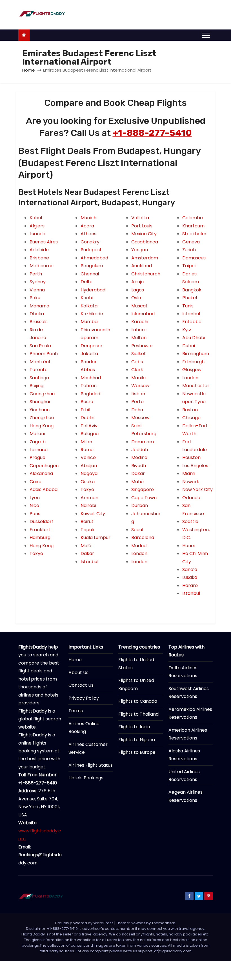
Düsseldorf (41, 521)
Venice (88, 457)
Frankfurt (40, 529)
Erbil (85, 410)
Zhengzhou (42, 417)
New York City (197, 489)
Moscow (140, 417)
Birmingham (195, 353)
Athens (88, 233)
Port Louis (141, 226)
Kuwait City (93, 513)
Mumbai (89, 321)
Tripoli (87, 529)
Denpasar (92, 346)
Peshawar (142, 346)
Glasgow (191, 369)
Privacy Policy (83, 698)
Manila (138, 378)
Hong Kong (42, 426)
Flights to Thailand (138, 714)
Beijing (36, 385)
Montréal (40, 362)
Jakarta (89, 353)
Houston (191, 457)
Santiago (39, 378)
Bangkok (191, 290)
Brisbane (39, 258)
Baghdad (90, 394)
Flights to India (134, 726)
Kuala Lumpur (95, 537)
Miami (188, 473)
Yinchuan (40, 410)
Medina (139, 457)
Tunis (188, 306)
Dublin (87, 417)
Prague (37, 457)
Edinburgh (193, 362)
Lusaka (189, 577)
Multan (138, 337)
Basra (87, 401)
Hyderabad (93, 290)
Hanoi (188, 545)
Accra (87, 226)
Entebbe (191, 321)
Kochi (87, 298)
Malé (86, 545)
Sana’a (189, 569)
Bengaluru (92, 265)
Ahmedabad (94, 258)
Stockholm (194, 233)
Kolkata (89, 306)
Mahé (137, 481)
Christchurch (145, 274)
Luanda (37, 233)
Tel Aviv (89, 426)
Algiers (37, 226)
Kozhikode (92, 314)
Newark (190, 481)
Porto (137, 401)
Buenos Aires (44, 242)
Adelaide (39, 249)
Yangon (139, 249)
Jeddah (139, 449)
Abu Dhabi (193, 337)
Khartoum (193, 226)
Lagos (137, 290)
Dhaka (37, 314)
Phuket (190, 298)
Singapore (142, 489)
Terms (75, 710)
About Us (78, 672)
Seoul (137, 529)
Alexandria (41, 473)
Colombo (192, 217)
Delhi (86, 282)
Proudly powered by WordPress (84, 923)
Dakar (87, 553)
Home (28, 70)
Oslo (136, 298)
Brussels (39, 321)
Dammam (142, 442)
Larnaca (39, 449)
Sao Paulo (40, 346)
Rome (87, 449)
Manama (39, 306)
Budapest (91, 249)
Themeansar (163, 923)
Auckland (141, 265)
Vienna (37, 290)
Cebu (137, 362)
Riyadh (138, 465)
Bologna (90, 433)
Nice (34, 505)
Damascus (194, 258)
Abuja (137, 282)
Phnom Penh (44, 353)
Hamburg (40, 537)
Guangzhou (42, 394)
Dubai (188, 346)
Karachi (139, 321)
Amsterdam (144, 258)
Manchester (195, 385)
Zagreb (38, 442)
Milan (86, 442)
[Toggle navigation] (206, 35)
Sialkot (138, 353)
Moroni (37, 433)
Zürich (189, 249)
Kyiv (186, 330)
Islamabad (143, 314)
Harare (190, 585)
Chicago (191, 417)
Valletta (140, 217)
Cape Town (144, 497)
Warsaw (140, 385)
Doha (137, 410)
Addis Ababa (43, 489)
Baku (35, 298)
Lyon (35, 497)
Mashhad (91, 378)
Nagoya (89, 473)
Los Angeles (195, 465)
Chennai (90, 274)
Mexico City (144, 233)
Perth (36, 274)
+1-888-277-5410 (152, 132)
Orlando (191, 497)
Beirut (87, 521)
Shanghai (40, 401)
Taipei (189, 265)
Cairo (35, 481)
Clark (137, 369)
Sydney (38, 282)
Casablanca (144, 242)
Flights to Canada (137, 701)
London (139, 553)
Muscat (139, 306)
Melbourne (42, 265)
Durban (139, 505)
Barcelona (142, 537)
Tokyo (36, 553)
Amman (89, 497)
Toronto (39, 369)
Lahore (138, 330)
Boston (190, 410)
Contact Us (81, 685)
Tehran (89, 385)
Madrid (138, 545)
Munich (88, 217)
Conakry (90, 242)
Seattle (190, 521)
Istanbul (89, 561)
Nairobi (88, 505)
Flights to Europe (137, 752)
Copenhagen (44, 465)
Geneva (191, 242)
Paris (35, 513)
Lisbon (138, 394)
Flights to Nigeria (136, 739)
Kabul (36, 217)
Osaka (88, 481)
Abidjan (89, 465)
